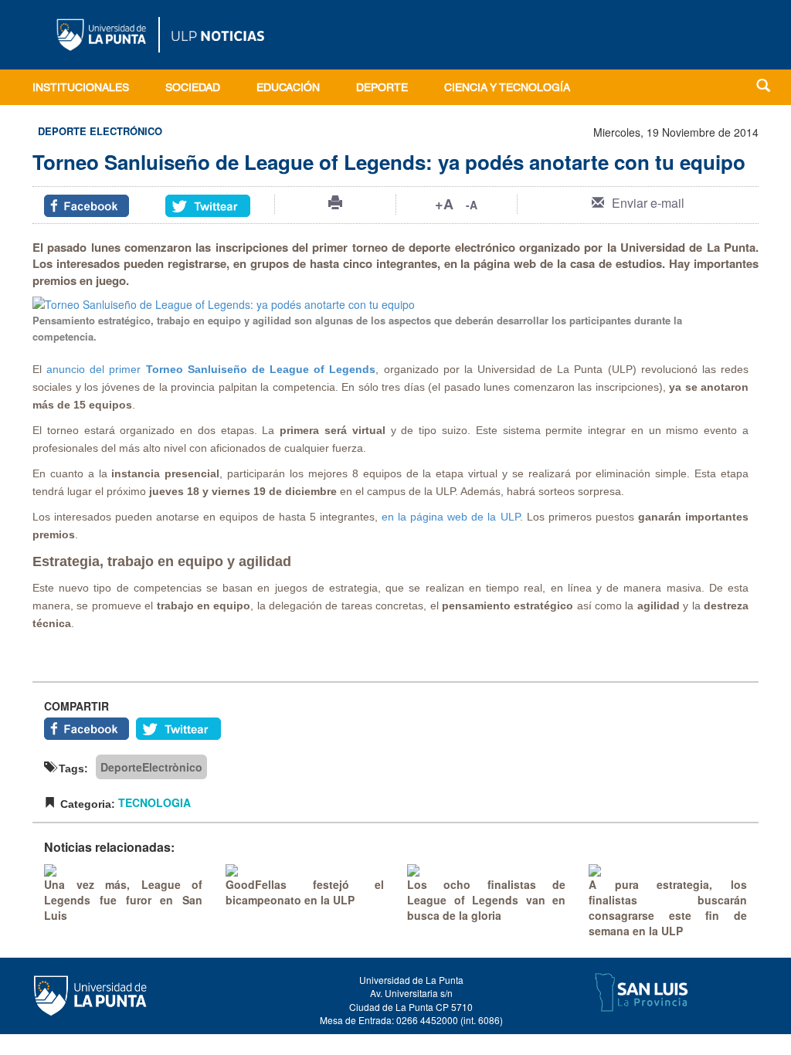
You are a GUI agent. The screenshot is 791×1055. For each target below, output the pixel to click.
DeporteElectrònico (151, 767)
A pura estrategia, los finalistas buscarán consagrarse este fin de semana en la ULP (668, 907)
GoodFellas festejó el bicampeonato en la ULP (305, 892)
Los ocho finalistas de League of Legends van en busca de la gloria (486, 900)
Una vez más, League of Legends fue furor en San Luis (123, 900)
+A (444, 204)
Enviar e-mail (648, 203)
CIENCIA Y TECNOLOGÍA (507, 88)
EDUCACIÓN (288, 88)
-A (471, 204)
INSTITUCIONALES (80, 88)
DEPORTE (382, 88)
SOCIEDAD (192, 88)
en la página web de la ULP (451, 517)
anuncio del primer (95, 369)
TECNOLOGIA (154, 802)
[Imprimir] (335, 202)
